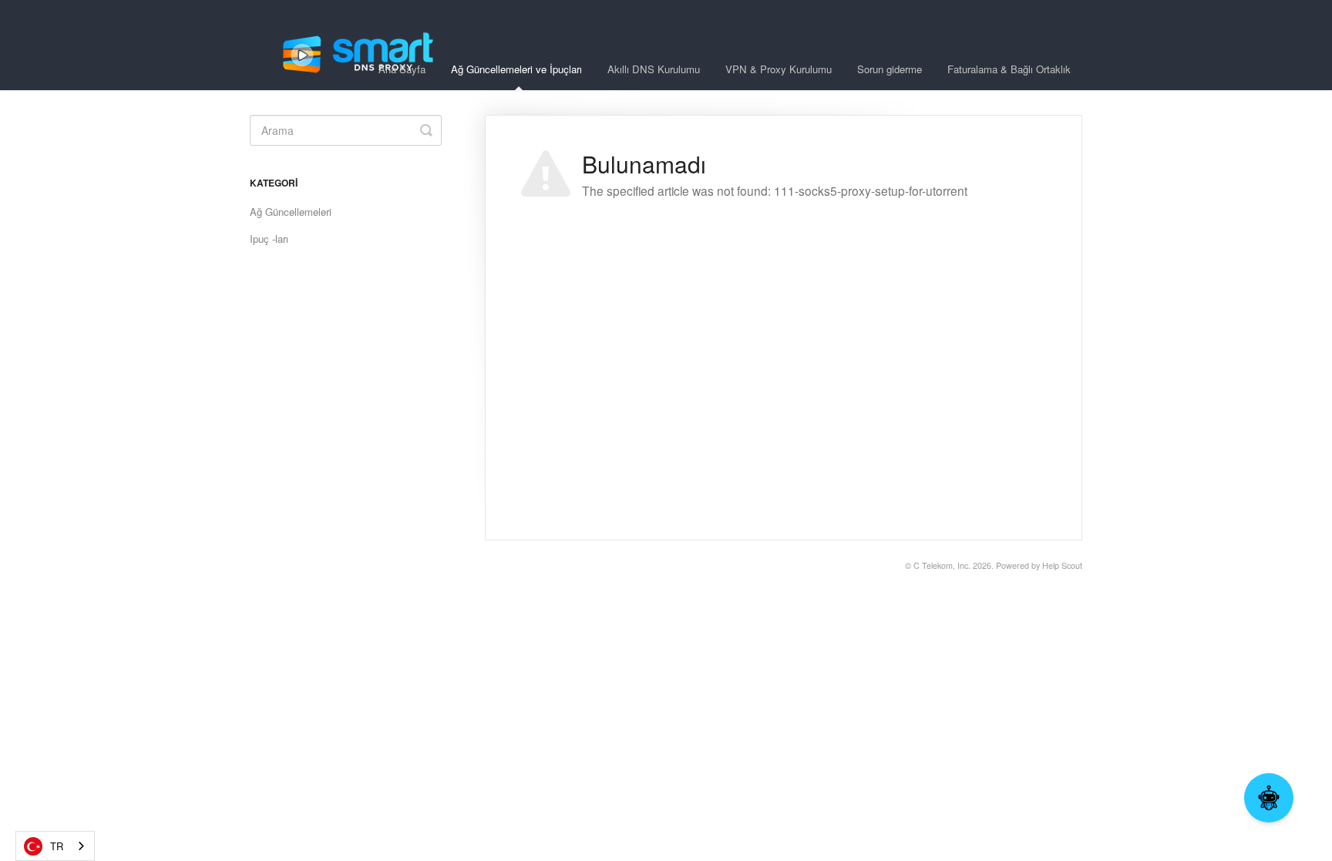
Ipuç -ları (269, 238)
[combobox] (55, 846)
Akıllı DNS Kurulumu (653, 69)
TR (56, 846)
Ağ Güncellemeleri (290, 211)
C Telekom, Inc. (941, 565)
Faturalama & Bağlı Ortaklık (1009, 69)
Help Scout (1062, 565)
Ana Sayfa (402, 69)
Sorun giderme (889, 69)
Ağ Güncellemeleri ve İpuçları (516, 69)
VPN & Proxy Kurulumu (778, 69)
